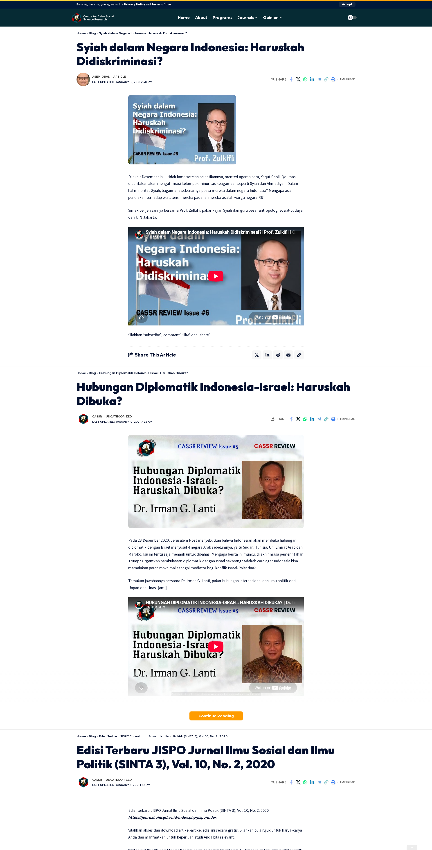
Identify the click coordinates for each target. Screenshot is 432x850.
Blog (92, 33)
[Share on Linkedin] (312, 79)
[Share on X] (298, 79)
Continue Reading (216, 716)
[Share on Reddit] (278, 354)
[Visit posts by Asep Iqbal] (83, 79)
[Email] (288, 354)
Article (119, 76)
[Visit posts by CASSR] (83, 419)
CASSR (97, 416)
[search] (339, 18)
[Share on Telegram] (319, 79)
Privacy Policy (134, 4)
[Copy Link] (326, 79)
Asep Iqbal (101, 76)
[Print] (333, 79)
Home (81, 33)
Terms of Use (161, 4)
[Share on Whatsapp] (305, 79)
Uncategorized (119, 416)
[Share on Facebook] (291, 79)
